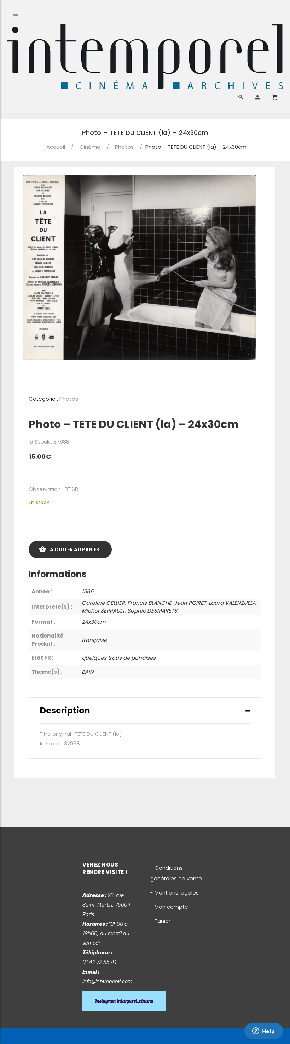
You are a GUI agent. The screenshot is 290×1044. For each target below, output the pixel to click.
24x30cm (93, 622)
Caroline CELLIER (103, 602)
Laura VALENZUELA (232, 602)
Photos (124, 147)
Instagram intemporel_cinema (124, 1001)
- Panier (160, 921)
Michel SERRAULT (103, 610)
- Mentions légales (174, 892)
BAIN (88, 672)
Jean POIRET (190, 602)
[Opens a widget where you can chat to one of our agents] (263, 1031)
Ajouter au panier (74, 549)
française (94, 640)
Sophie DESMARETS (152, 610)
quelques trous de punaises (119, 657)
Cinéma (90, 147)
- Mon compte (169, 906)
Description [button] (65, 710)
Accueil (55, 147)
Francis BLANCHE (149, 602)
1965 (87, 591)
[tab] (145, 710)
